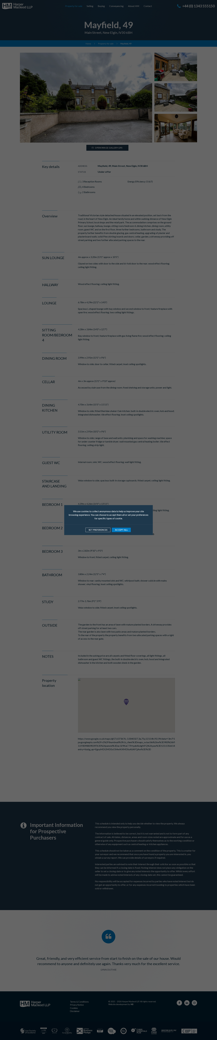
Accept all (121, 530)
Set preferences (98, 530)
